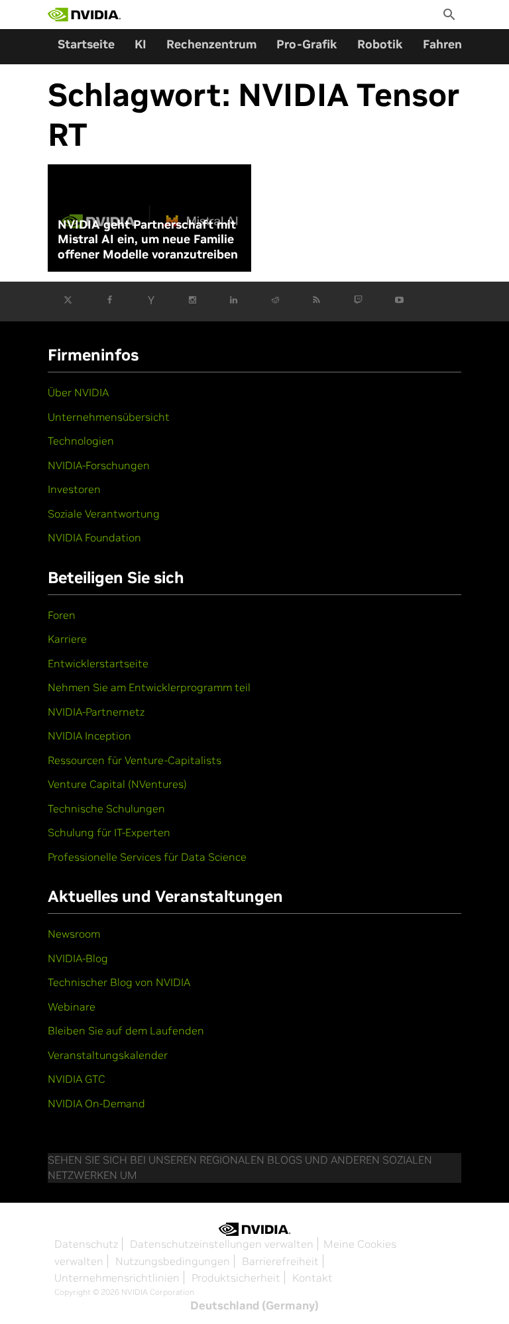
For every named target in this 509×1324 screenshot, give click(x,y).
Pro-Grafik (306, 44)
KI (140, 44)
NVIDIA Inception (89, 735)
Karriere (67, 638)
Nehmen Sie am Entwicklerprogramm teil (149, 687)
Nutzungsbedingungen (172, 1261)
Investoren (74, 489)
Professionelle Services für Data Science (147, 856)
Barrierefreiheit (280, 1261)
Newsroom (74, 933)
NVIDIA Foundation (94, 537)
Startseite (86, 44)
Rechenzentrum (211, 44)
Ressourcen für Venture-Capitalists (134, 760)
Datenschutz (86, 1243)
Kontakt (312, 1277)
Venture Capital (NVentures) (117, 784)
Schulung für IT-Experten (109, 832)
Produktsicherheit (236, 1277)
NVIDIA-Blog (78, 958)
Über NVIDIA (78, 392)
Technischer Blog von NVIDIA (119, 982)
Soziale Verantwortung (104, 513)
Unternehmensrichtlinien (117, 1277)
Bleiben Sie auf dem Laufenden (126, 1030)
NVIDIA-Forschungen (99, 465)
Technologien (81, 440)
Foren (62, 615)
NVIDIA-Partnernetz (96, 711)
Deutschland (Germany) (254, 1305)
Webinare (71, 1006)
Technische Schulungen (106, 808)
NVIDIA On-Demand (96, 1103)
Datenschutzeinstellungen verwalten (221, 1243)
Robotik (380, 44)
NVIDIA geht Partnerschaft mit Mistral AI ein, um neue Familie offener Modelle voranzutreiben (148, 239)
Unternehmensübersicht (109, 416)
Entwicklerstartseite (98, 663)
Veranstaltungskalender (108, 1055)
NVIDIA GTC (76, 1078)
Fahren (442, 44)
